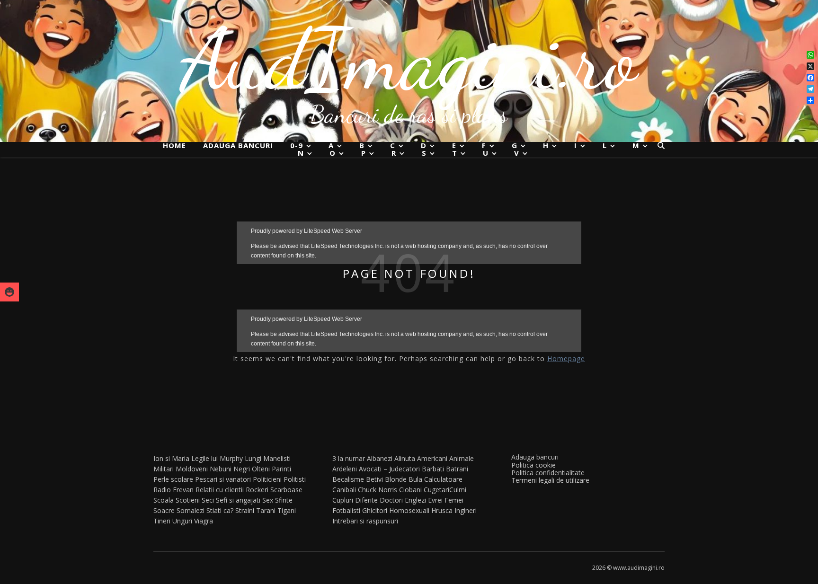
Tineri (161, 520)
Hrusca (442, 510)
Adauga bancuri (238, 145)
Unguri (182, 520)
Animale (461, 458)
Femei (454, 500)
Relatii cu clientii (220, 489)
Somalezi (190, 510)
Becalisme (348, 479)
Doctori (391, 500)
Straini (244, 510)
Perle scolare (173, 479)
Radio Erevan (173, 489)
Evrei (435, 500)
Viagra (203, 520)
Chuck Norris (377, 489)
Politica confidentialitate (548, 472)
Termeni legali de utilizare (550, 480)
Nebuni (220, 468)
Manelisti (277, 458)
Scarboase (286, 489)
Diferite (366, 500)
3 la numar (348, 458)
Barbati (433, 468)
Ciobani (410, 489)
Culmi (457, 489)
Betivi (374, 479)
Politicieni (267, 479)
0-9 (296, 145)
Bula (415, 479)
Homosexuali (409, 510)
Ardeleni (344, 468)
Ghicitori (374, 510)
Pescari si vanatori (223, 479)
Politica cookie (533, 464)
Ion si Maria (171, 458)
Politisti (295, 479)
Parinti (281, 468)
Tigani (286, 510)
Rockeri (257, 489)
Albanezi (379, 458)
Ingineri (465, 510)
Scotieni (188, 500)
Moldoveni (192, 468)
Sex (267, 500)
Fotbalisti (346, 510)
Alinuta (404, 458)
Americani (432, 458)
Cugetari (436, 489)
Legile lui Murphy (217, 458)
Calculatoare (443, 479)
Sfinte (284, 500)
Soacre (164, 510)
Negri (241, 468)
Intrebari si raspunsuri (365, 520)
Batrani (457, 468)
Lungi (253, 458)
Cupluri (342, 500)
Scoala (163, 500)
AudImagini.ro (409, 59)
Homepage (566, 358)
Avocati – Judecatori (389, 468)
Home (174, 145)
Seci (208, 500)
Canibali (344, 489)
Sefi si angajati (238, 500)
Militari (163, 468)
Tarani (266, 510)
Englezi (415, 500)
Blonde (396, 479)
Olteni (261, 468)
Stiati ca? (219, 510)
